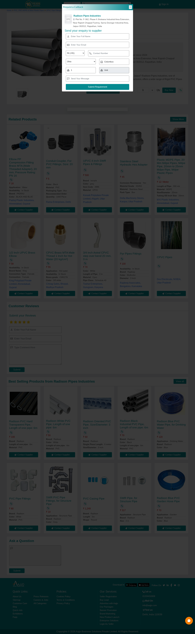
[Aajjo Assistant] (189, 621)
